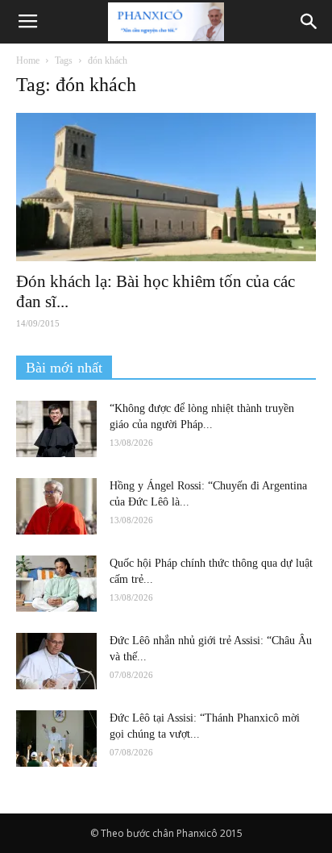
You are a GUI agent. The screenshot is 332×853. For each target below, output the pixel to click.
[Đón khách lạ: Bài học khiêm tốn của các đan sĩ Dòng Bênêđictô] (166, 187)
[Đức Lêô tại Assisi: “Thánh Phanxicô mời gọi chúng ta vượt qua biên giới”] (56, 738)
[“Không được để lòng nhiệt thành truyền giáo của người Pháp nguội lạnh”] (56, 429)
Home (27, 60)
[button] (309, 22)
